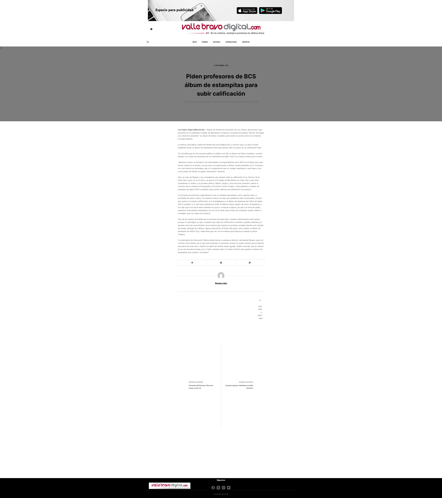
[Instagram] (223, 487)
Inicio (195, 42)
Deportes (246, 42)
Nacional (216, 42)
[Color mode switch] (151, 29)
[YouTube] (228, 487)
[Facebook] (192, 263)
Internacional (231, 42)
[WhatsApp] (249, 263)
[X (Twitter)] (221, 263)
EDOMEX (205, 42)
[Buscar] (148, 42)
